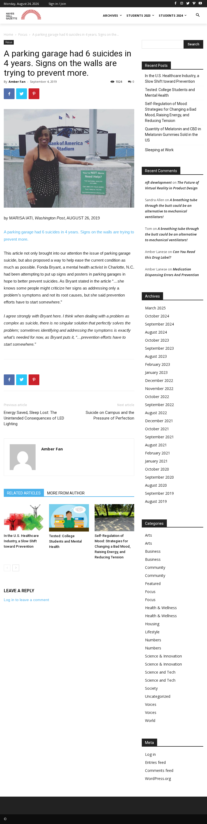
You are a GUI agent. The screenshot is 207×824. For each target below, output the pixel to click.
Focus (22, 34)
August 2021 (156, 444)
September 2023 (159, 348)
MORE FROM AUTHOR (66, 493)
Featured (153, 583)
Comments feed (159, 770)
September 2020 (159, 477)
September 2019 (159, 493)
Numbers (153, 639)
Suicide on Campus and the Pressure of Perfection (110, 415)
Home (8, 34)
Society (151, 688)
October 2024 (157, 316)
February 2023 (157, 364)
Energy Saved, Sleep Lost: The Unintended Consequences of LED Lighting (34, 418)
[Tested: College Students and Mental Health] (69, 518)
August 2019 (156, 501)
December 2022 (159, 380)
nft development (158, 182)
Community (155, 567)
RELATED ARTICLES (24, 493)
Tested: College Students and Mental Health (65, 541)
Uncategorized (157, 696)
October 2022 (157, 396)
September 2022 (159, 404)
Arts (148, 535)
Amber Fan (17, 81)
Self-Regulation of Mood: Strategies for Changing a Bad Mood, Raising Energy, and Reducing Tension (112, 546)
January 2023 (156, 372)
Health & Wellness (161, 607)
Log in (150, 754)
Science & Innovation (163, 656)
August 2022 (156, 412)
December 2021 (159, 420)
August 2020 (156, 485)
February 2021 (157, 453)
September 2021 (159, 436)
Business (153, 551)
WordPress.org (158, 778)
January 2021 (156, 461)
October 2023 (157, 340)
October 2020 (157, 469)
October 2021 (157, 428)
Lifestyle (152, 631)
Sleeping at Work (159, 150)
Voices (150, 704)
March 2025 (155, 307)
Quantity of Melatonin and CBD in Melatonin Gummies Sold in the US (173, 134)
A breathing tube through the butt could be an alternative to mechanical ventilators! (172, 234)
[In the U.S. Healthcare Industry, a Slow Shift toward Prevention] (23, 517)
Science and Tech (160, 672)
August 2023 (156, 356)
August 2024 (156, 332)
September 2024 (159, 324)
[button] (197, 15)
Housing (152, 623)
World (150, 720)
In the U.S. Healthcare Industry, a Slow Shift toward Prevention (21, 541)
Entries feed (155, 762)
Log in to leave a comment (26, 600)
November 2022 (159, 388)
